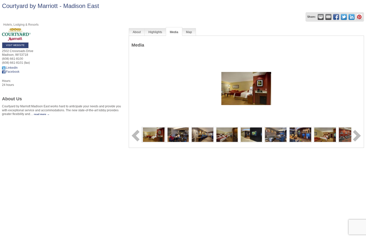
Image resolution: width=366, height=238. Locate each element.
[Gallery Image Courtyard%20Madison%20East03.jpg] (202, 134)
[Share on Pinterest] (359, 17)
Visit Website (15, 45)
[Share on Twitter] (344, 17)
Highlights (155, 32)
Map (189, 32)
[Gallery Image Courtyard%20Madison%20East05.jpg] (251, 134)
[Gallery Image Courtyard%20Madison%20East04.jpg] (227, 134)
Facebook (12, 71)
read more (40, 114)
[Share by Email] (328, 17)
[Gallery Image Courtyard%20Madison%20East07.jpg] (300, 134)
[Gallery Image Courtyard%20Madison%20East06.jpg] (275, 134)
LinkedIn (12, 67)
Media (174, 32)
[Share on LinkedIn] (352, 17)
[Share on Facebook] (336, 17)
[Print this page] (321, 17)
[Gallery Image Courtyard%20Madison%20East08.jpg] (325, 134)
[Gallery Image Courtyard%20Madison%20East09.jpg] (349, 134)
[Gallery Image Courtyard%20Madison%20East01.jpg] (153, 134)
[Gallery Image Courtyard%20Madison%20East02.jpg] (178, 134)
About (137, 32)
